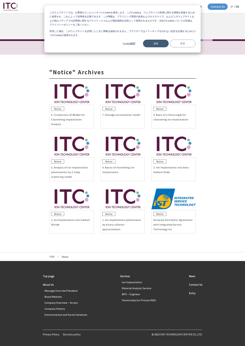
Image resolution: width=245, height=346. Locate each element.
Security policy (72, 334)
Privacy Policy (51, 334)
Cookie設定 (129, 43)
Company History (54, 308)
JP (231, 6)
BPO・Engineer (131, 294)
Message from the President (61, 290)
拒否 (182, 43)
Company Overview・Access (61, 302)
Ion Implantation (132, 282)
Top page (48, 276)
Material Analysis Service (136, 288)
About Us (48, 284)
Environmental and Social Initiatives (65, 314)
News (192, 276)
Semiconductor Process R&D (139, 300)
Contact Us (217, 6)
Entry (192, 293)
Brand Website (53, 296)
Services (125, 276)
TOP (51, 256)
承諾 (156, 43)
